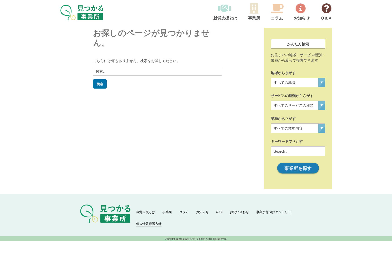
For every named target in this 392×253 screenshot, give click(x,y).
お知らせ (302, 18)
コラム (277, 18)
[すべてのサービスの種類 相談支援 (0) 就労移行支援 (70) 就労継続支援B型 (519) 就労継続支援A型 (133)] (298, 105)
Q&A (219, 212)
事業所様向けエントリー (273, 212)
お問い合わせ (239, 212)
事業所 (254, 18)
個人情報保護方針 (149, 223)
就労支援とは (225, 18)
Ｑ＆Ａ (326, 18)
